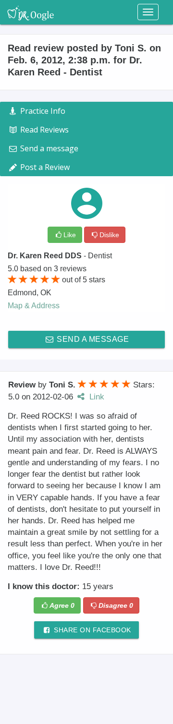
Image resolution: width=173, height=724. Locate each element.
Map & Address (34, 306)
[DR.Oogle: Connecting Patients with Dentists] (30, 12)
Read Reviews (43, 129)
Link (95, 396)
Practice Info (41, 111)
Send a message (92, 339)
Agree (61, 605)
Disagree (116, 605)
